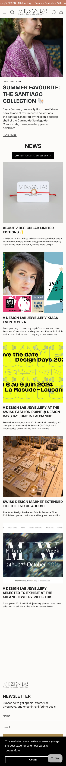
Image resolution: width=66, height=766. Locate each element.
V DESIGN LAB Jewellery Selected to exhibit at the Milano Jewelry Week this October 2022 (27, 592)
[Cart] (61, 12)
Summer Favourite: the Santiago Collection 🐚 (31, 94)
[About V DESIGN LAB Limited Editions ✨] (33, 192)
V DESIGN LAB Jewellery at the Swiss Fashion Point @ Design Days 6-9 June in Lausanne (31, 411)
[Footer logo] (16, 685)
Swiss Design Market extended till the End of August (33, 503)
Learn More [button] (13, 750)
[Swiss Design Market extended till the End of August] (33, 466)
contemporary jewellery (31, 155)
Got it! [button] (33, 759)
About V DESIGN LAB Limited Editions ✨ (28, 230)
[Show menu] (4, 12)
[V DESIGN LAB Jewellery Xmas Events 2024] (33, 282)
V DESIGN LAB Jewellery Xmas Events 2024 (30, 320)
